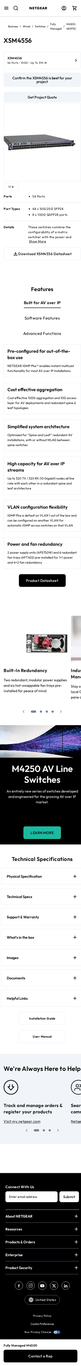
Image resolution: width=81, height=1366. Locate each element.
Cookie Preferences (42, 1324)
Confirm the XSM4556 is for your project (42, 80)
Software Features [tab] (42, 318)
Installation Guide (42, 1018)
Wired (26, 26)
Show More (37, 241)
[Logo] (38, 8)
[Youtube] (42, 1285)
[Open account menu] (64, 8)
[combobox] (14, 10)
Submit (69, 1196)
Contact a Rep (40, 1356)
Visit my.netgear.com (22, 1121)
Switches (40, 26)
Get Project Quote (42, 97)
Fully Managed (56, 26)
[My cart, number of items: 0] (74, 8)
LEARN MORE (42, 832)
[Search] (14, 10)
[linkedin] (66, 1285)
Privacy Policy (42, 1315)
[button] (23, 711)
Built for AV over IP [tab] (42, 302)
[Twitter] (54, 1285)
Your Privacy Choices (38, 1332)
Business (13, 26)
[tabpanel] (42, 456)
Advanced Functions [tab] (42, 333)
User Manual (42, 1036)
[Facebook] (19, 1285)
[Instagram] (31, 1285)
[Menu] (6, 8)
